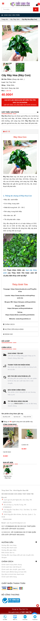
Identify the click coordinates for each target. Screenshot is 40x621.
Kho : (3, 90)
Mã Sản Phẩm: (7, 79)
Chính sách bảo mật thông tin (11, 567)
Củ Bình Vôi (25, 445)
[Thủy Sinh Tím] (20, 4)
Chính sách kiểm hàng (9, 577)
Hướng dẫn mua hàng (9, 545)
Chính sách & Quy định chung (12, 564)
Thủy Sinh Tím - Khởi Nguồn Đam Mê (15, 490)
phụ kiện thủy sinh (13, 276)
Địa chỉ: (4, 497)
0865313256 (18, 403)
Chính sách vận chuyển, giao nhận (13, 569)
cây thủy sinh (6, 416)
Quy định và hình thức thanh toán (13, 574)
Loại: (3, 82)
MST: (3, 526)
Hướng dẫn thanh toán (9, 547)
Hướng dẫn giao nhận (9, 550)
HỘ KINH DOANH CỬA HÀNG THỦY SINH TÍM (17, 494)
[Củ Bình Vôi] (29, 434)
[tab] (20, 131)
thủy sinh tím (27, 416)
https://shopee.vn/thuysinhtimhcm (20, 308)
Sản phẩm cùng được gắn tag (12, 413)
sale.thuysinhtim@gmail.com (16, 523)
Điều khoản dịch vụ (8, 552)
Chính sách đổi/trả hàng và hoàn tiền (14, 572)
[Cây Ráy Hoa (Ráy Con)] (7, 469)
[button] (20, 131)
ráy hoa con (17, 416)
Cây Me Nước (7, 452)
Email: (4, 523)
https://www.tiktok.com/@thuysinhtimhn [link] (20, 315)
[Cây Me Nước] (10, 437)
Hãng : (4, 85)
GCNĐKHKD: (6, 532)
